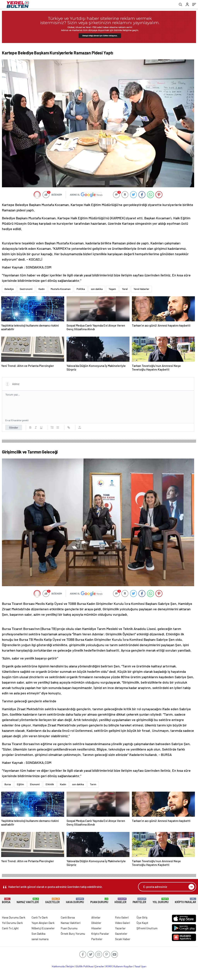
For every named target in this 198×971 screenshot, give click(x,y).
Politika (81, 288)
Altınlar (96, 917)
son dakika (97, 288)
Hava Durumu (75, 901)
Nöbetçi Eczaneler (43, 928)
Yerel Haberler (141, 288)
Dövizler (96, 923)
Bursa (7, 784)
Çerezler (99, 966)
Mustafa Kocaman (61, 288)
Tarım (93, 784)
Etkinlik (50, 784)
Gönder (13, 427)
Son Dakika (38, 933)
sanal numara (40, 939)
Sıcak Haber (122, 939)
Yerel (125, 288)
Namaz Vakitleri (28, 901)
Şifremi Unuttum (147, 928)
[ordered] (52, 427)
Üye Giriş (142, 917)
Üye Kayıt (142, 923)
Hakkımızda (58, 966)
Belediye (9, 288)
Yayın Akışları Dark (43, 923)
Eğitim (20, 784)
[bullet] (57, 427)
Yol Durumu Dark (12, 923)
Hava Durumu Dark (13, 917)
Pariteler (139, 901)
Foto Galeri (122, 917)
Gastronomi (26, 288)
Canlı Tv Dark (40, 917)
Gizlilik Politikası (84, 966)
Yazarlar (120, 928)
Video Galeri (122, 923)
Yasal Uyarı (140, 966)
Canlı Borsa (68, 917)
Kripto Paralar (185, 901)
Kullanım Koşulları (123, 966)
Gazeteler (52, 901)
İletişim (70, 966)
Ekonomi (35, 784)
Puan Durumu (99, 901)
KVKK (109, 966)
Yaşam (112, 288)
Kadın (41, 288)
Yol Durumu (161, 901)
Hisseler (120, 901)
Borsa (6, 901)
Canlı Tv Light (10, 928)
